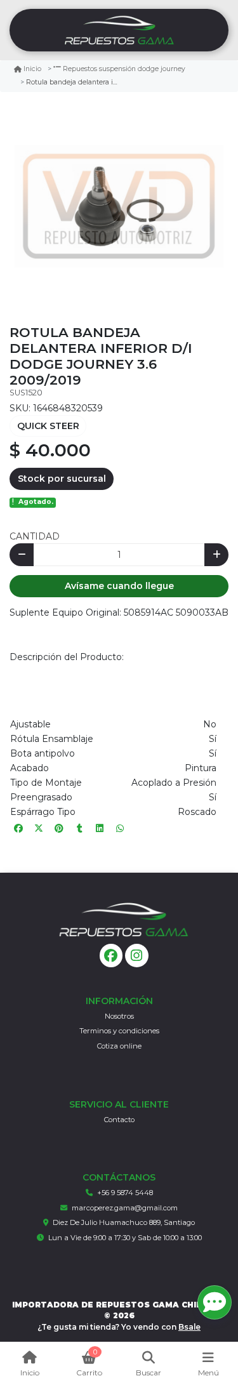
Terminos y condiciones (119, 1030)
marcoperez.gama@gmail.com (125, 1207)
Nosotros (119, 1016)
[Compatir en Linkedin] (100, 828)
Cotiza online (119, 1046)
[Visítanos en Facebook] (111, 955)
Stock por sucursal (62, 478)
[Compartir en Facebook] (18, 828)
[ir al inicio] (124, 920)
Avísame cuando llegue (119, 586)
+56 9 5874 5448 (125, 1192)
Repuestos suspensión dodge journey (124, 69)
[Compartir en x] (39, 828)
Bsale (189, 1327)
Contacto (119, 1119)
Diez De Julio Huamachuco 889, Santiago (124, 1222)
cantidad (35, 536)
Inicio (32, 69)
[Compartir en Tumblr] (79, 828)
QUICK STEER (48, 426)
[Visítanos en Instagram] (137, 955)
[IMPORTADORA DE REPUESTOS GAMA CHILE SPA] (119, 30)
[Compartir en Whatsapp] (120, 828)
